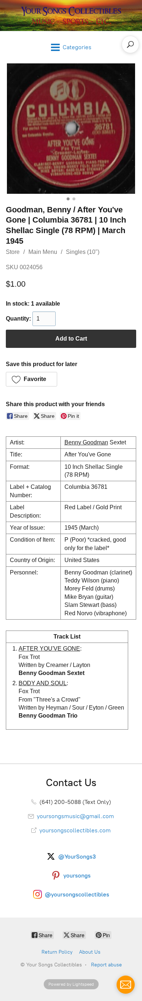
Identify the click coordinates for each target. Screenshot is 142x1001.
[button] (31, 379)
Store (13, 252)
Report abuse (106, 965)
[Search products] (130, 44)
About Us (89, 952)
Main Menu (42, 252)
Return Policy (57, 952)
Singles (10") (82, 252)
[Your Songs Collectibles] (71, 15)
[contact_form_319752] (126, 985)
